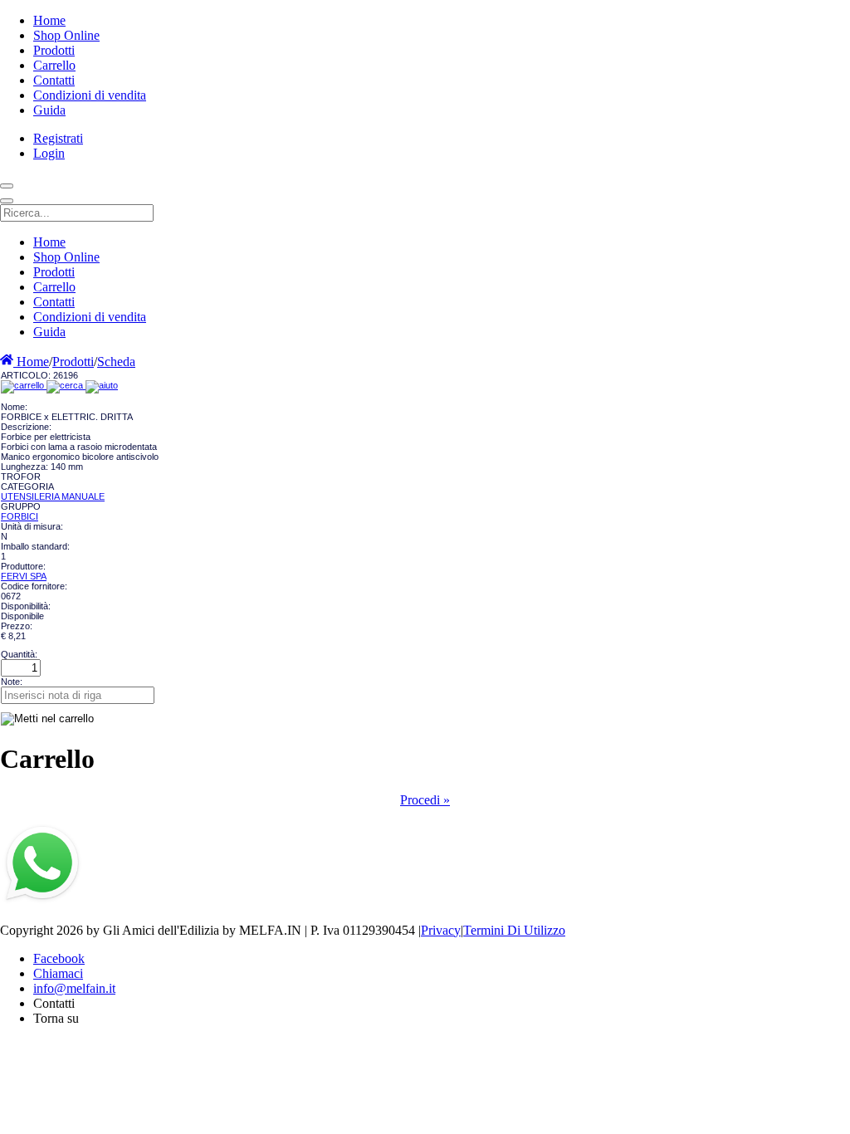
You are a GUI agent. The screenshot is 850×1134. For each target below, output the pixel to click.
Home (31, 361)
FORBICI (19, 516)
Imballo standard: (35, 546)
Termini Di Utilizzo (514, 930)
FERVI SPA (23, 576)
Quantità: (19, 654)
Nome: (14, 407)
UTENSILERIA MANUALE (53, 496)
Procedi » (425, 800)
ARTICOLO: (27, 375)
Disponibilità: (26, 606)
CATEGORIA (27, 486)
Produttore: (23, 566)
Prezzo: (16, 626)
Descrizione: (26, 427)
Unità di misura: (32, 526)
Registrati (58, 138)
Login (49, 153)
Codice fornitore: (34, 586)
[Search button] (6, 185)
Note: (11, 682)
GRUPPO (21, 506)
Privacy (441, 930)
